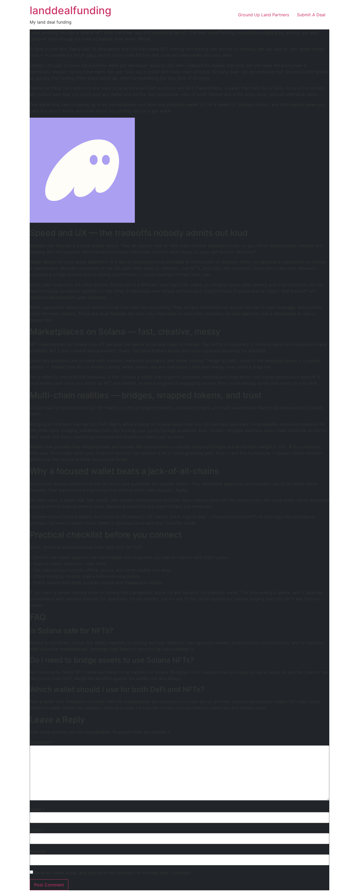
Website (37, 851)
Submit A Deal (311, 14)
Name (37, 809)
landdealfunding (70, 10)
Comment (41, 742)
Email (37, 830)
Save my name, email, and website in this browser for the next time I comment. (113, 873)
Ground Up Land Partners (263, 14)
